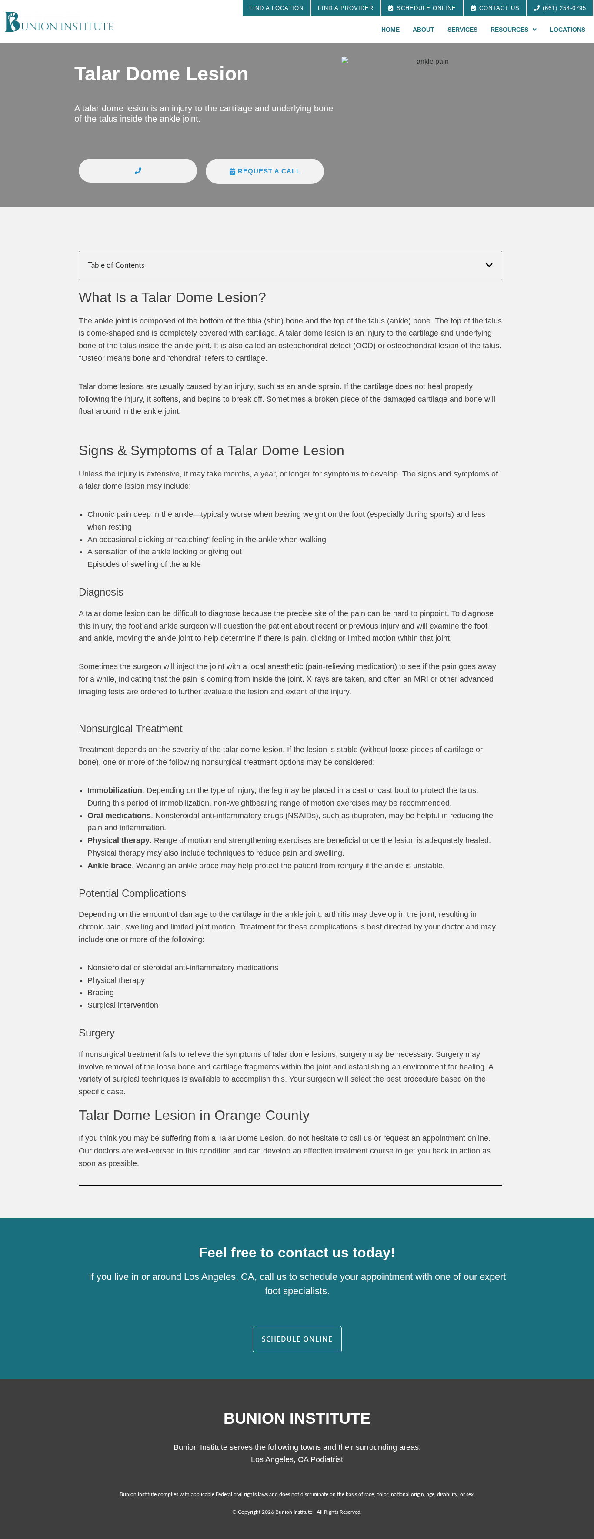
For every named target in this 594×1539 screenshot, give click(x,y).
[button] (138, 171)
